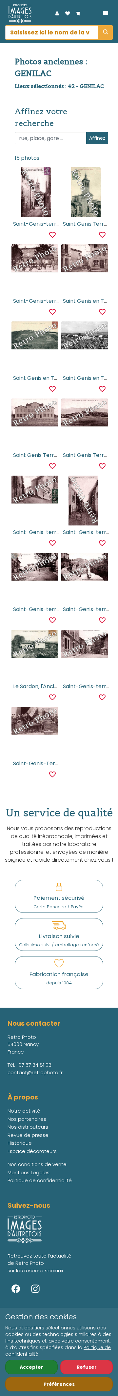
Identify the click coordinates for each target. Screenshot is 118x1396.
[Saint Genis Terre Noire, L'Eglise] (85, 192)
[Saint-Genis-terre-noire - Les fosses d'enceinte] (84, 568)
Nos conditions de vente (37, 1164)
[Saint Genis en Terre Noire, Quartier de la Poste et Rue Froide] (84, 259)
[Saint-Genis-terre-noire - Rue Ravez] (84, 645)
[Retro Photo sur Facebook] (16, 1289)
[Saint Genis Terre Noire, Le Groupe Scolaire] (34, 413)
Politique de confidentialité (40, 1180)
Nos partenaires (27, 1119)
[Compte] (57, 13)
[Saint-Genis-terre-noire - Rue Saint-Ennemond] (34, 490)
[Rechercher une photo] (105, 32)
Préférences (59, 1384)
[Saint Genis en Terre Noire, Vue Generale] (34, 336)
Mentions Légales (28, 1172)
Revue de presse (28, 1135)
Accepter (31, 1367)
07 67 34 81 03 (35, 1064)
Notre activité (24, 1110)
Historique (20, 1142)
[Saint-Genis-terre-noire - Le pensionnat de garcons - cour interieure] (34, 259)
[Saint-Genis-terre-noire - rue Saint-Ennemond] (85, 500)
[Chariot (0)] (78, 13)
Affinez (97, 138)
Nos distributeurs (28, 1126)
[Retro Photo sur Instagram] (35, 1289)
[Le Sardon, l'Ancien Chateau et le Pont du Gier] (34, 645)
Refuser (87, 1367)
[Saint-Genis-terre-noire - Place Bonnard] (34, 568)
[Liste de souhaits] (67, 13)
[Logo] (18, 13)
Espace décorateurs (32, 1151)
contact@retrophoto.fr (35, 1072)
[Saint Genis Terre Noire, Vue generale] (84, 413)
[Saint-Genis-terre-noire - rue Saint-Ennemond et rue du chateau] (35, 192)
